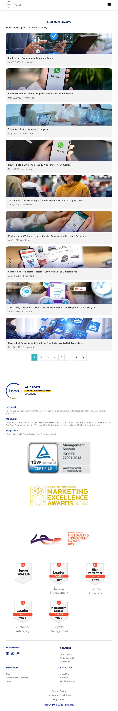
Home (9, 27)
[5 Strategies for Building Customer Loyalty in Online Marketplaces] (59, 267)
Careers (64, 677)
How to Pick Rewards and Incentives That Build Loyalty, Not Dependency (46, 343)
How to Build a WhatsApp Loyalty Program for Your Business (40, 164)
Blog (8, 674)
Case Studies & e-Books (17, 677)
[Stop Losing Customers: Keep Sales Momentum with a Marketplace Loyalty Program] (59, 303)
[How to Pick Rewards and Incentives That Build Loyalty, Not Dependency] (59, 338)
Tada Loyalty (66, 654)
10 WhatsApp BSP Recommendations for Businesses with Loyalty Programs (47, 236)
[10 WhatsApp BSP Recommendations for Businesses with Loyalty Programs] (59, 231)
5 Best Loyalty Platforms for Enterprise (28, 129)
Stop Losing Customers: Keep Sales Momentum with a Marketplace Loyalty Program (52, 307)
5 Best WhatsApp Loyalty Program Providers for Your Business (40, 93)
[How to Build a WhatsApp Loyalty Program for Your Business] (59, 160)
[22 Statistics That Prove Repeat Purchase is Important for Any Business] (59, 196)
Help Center (59, 699)
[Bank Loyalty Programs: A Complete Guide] (59, 53)
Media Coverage (68, 681)
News (8, 681)
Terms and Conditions (59, 695)
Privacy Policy (59, 691)
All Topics (20, 27)
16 (75, 357)
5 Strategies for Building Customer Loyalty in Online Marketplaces (42, 271)
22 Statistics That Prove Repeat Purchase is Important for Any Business (45, 200)
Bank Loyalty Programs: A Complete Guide (30, 58)
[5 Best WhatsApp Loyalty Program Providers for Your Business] (59, 89)
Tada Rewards (67, 658)
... (68, 357)
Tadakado (65, 661)
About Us (64, 674)
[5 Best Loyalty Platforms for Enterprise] (59, 124)
